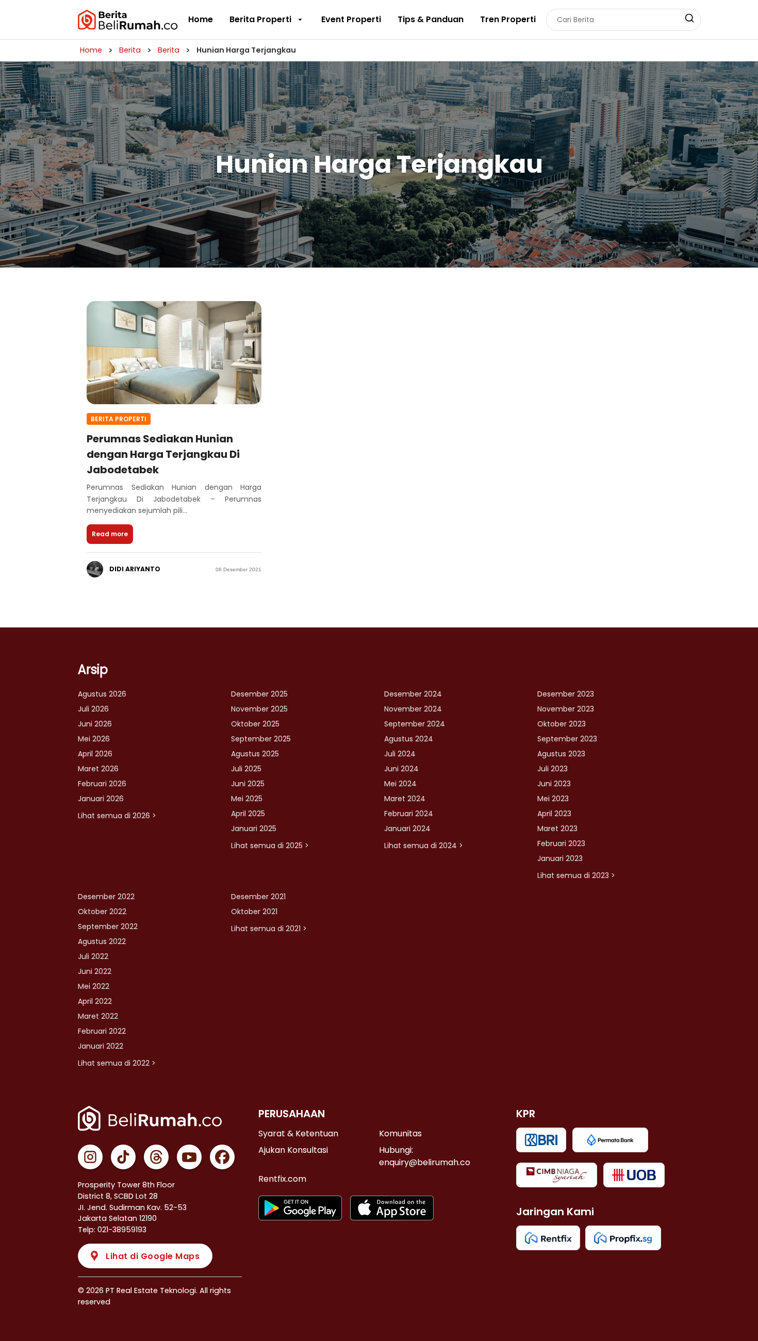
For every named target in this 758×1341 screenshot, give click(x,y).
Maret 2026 (98, 769)
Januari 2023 (560, 858)
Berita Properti (260, 19)
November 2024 (413, 709)
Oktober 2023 (561, 724)
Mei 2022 (93, 986)
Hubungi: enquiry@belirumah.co (424, 1156)
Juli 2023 (552, 769)
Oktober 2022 (102, 911)
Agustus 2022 (102, 941)
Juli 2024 (400, 754)
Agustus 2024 (408, 739)
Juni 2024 (401, 769)
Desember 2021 (258, 896)
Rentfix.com (282, 1179)
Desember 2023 (565, 694)
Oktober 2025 (255, 724)
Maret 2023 (557, 828)
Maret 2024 (404, 798)
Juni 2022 (94, 971)
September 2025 (261, 739)
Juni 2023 (554, 784)
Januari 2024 (407, 828)
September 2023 (567, 739)
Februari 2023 (561, 843)
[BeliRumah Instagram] (90, 1157)
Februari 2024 (408, 813)
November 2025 (259, 709)
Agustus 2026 (102, 694)
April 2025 (248, 813)
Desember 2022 (106, 896)
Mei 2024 (400, 784)
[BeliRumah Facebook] (222, 1157)
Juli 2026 (93, 709)
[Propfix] (623, 1238)
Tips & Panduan (431, 19)
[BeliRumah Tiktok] (123, 1157)
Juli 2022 (93, 956)
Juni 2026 (95, 724)
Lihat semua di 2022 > (117, 1063)
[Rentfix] (548, 1238)
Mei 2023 (553, 798)
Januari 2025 (253, 828)
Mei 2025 (246, 798)
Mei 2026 (94, 739)
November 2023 (565, 709)
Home (200, 19)
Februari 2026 (102, 784)
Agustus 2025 (255, 754)
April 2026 (95, 754)
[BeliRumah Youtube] (189, 1157)
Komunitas (400, 1133)
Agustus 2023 (561, 754)
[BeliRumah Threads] (156, 1157)
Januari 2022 (100, 1046)
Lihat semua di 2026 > (117, 815)
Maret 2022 (98, 1016)
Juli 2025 (246, 769)
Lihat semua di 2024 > (423, 845)
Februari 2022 (102, 1031)
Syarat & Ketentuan (298, 1133)
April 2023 (554, 813)
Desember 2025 (259, 694)
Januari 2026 (101, 798)
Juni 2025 (248, 784)
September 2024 (414, 724)
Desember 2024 (413, 694)
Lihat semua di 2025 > (270, 845)
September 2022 (108, 926)
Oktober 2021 (254, 911)
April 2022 (95, 1001)
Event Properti (351, 19)
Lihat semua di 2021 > (269, 928)
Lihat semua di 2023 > (576, 875)
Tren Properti (508, 19)
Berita (130, 50)
